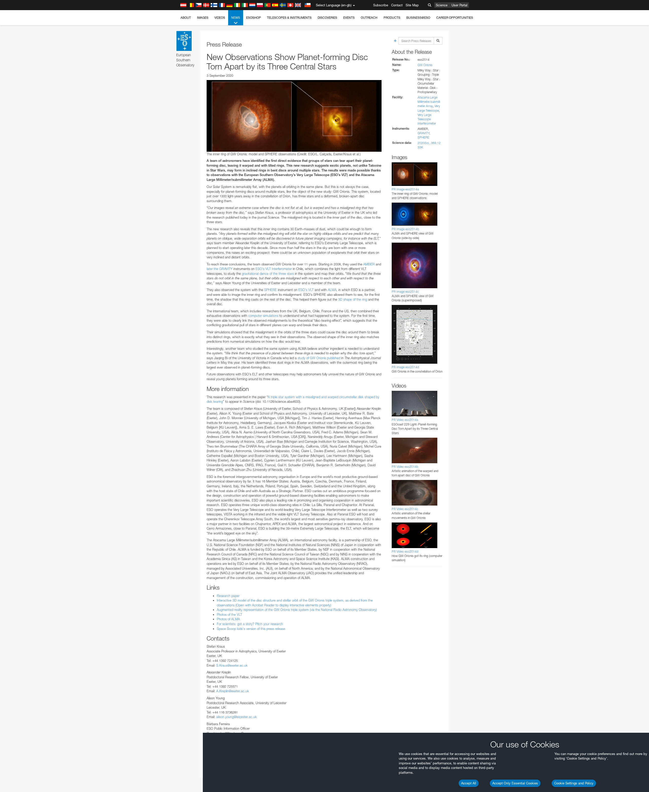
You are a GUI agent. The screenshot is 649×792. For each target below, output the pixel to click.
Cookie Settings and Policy (573, 783)
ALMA (331, 290)
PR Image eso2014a (405, 189)
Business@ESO (418, 18)
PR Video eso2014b (405, 467)
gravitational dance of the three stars (268, 274)
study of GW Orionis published (318, 358)
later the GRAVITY (219, 269)
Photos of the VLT (229, 614)
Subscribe (380, 5)
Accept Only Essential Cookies (515, 783)
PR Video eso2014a (405, 420)
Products (392, 18)
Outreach (369, 18)
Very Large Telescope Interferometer (427, 119)
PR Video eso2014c (405, 509)
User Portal (459, 5)
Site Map (412, 5)
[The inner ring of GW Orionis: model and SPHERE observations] (294, 115)
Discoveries (327, 18)
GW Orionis (425, 65)
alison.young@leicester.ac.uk (236, 717)
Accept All (468, 783)
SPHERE (270, 290)
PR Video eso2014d (405, 551)
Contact (397, 5)
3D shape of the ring (352, 299)
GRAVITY (423, 133)
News (235, 18)
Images (202, 18)
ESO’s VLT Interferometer (273, 269)
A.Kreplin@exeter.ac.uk (232, 691)
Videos (219, 18)
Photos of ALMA (228, 619)
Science (441, 5)
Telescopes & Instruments (289, 18)
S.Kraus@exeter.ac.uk (232, 665)
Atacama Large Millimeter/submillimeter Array (429, 101)
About (186, 18)
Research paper (228, 596)
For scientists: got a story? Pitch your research (250, 624)
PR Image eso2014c (405, 292)
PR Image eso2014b (405, 229)
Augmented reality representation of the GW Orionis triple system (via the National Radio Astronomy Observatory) (297, 610)
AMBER (368, 264)
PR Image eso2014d (405, 367)
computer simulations (263, 316)
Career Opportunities (454, 18)
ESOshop (253, 18)
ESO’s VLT (305, 290)
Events (349, 18)
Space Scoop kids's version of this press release (251, 629)
